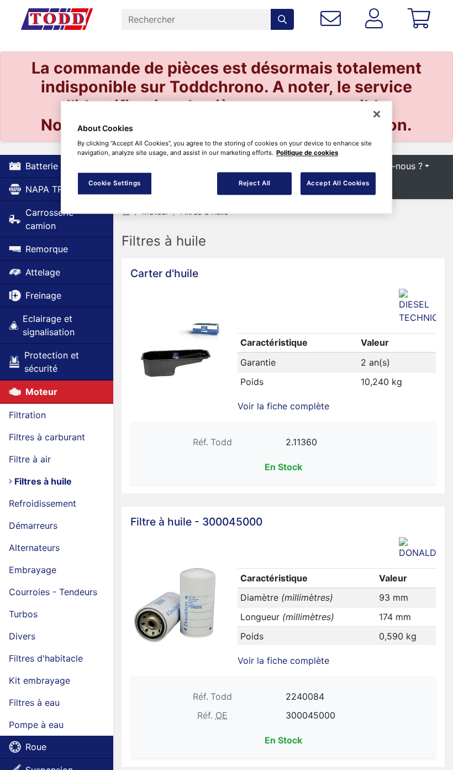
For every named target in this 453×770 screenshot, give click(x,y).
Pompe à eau (36, 724)
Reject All (255, 183)
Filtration (27, 414)
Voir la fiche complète (283, 406)
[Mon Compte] (376, 19)
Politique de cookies (307, 153)
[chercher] (282, 19)
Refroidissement (42, 503)
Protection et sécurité (51, 362)
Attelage (42, 272)
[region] (226, 157)
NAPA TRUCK (53, 189)
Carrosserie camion (49, 219)
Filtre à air (30, 459)
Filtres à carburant (47, 437)
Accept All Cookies (338, 183)
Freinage (43, 295)
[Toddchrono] (57, 19)
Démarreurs (33, 525)
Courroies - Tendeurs (53, 591)
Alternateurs (34, 547)
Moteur (41, 391)
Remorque (46, 248)
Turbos (23, 614)
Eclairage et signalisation (49, 325)
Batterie (41, 165)
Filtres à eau (34, 702)
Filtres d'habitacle (46, 658)
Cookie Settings (114, 183)
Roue (35, 746)
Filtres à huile (42, 481)
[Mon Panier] (421, 19)
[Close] (377, 114)
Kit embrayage (39, 680)
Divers (22, 636)
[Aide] (332, 19)
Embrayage (32, 569)
